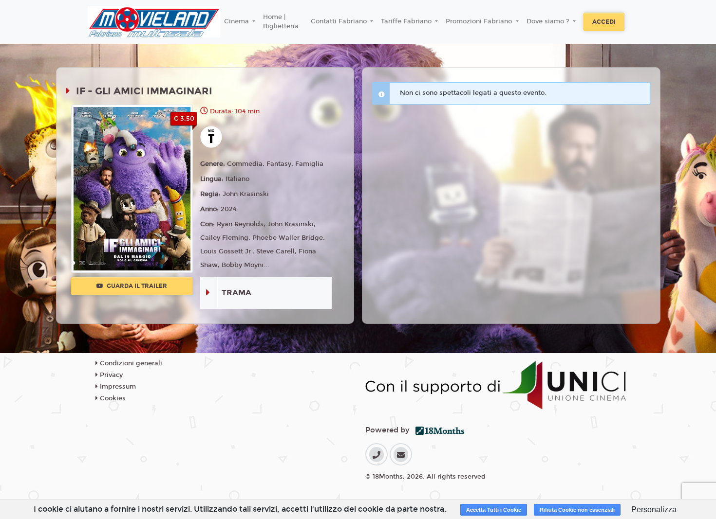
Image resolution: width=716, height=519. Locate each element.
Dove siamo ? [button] (549, 21)
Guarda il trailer (136, 286)
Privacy (110, 375)
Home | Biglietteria (281, 22)
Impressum (117, 387)
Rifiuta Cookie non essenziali (577, 510)
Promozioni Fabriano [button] (480, 21)
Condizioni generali (130, 363)
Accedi (604, 21)
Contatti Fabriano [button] (340, 21)
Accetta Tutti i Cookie (493, 510)
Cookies (112, 398)
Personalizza (654, 509)
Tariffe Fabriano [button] (407, 21)
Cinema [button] (237, 21)
